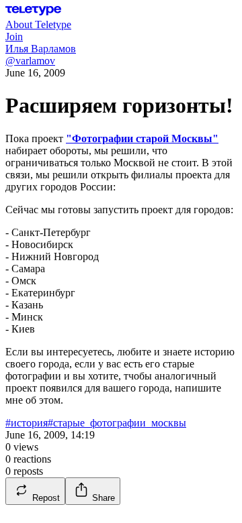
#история (26, 422)
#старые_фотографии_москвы (117, 422)
